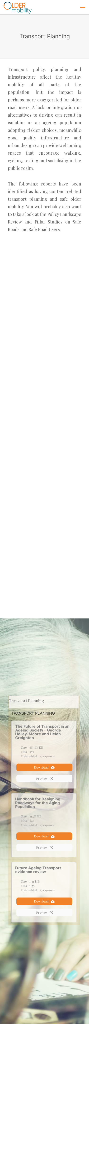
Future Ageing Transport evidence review (38, 870)
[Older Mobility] (18, 7)
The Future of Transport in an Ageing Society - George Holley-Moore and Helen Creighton (42, 732)
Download (41, 767)
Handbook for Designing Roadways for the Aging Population (37, 802)
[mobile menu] (83, 7)
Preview (41, 778)
